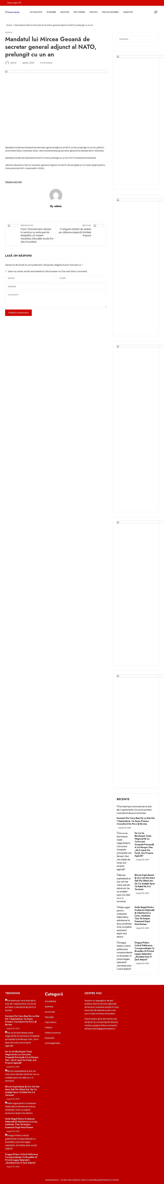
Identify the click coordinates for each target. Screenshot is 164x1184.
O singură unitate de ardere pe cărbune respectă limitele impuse (75, 230)
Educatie (64, 12)
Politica (94, 12)
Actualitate (36, 12)
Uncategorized (52, 1043)
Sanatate (128, 12)
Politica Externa (110, 12)
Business (49, 1006)
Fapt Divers (79, 12)
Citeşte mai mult (13, 182)
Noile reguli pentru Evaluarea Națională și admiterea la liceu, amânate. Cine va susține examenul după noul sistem (144, 916)
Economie (51, 12)
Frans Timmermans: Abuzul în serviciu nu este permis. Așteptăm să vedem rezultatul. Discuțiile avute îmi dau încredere (37, 233)
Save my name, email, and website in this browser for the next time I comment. (48, 271)
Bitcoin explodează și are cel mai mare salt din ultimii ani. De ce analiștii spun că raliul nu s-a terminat (145, 882)
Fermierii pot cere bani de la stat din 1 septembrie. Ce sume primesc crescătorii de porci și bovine (136, 821)
